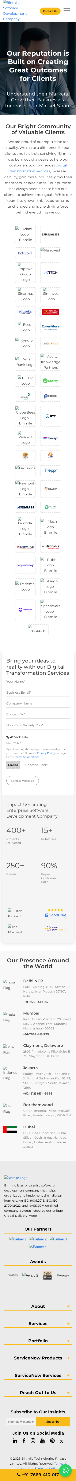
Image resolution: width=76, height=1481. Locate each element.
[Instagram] (33, 1441)
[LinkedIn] (15, 1441)
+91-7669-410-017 (36, 1002)
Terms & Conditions (27, 756)
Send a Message (22, 781)
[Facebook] (24, 1441)
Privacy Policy (46, 753)
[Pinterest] (52, 1441)
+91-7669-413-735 (36, 1034)
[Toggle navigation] (67, 10)
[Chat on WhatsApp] (65, 1470)
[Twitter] (61, 1441)
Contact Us (50, 11)
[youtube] (42, 1441)
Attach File (18, 737)
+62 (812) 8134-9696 (37, 1093)
